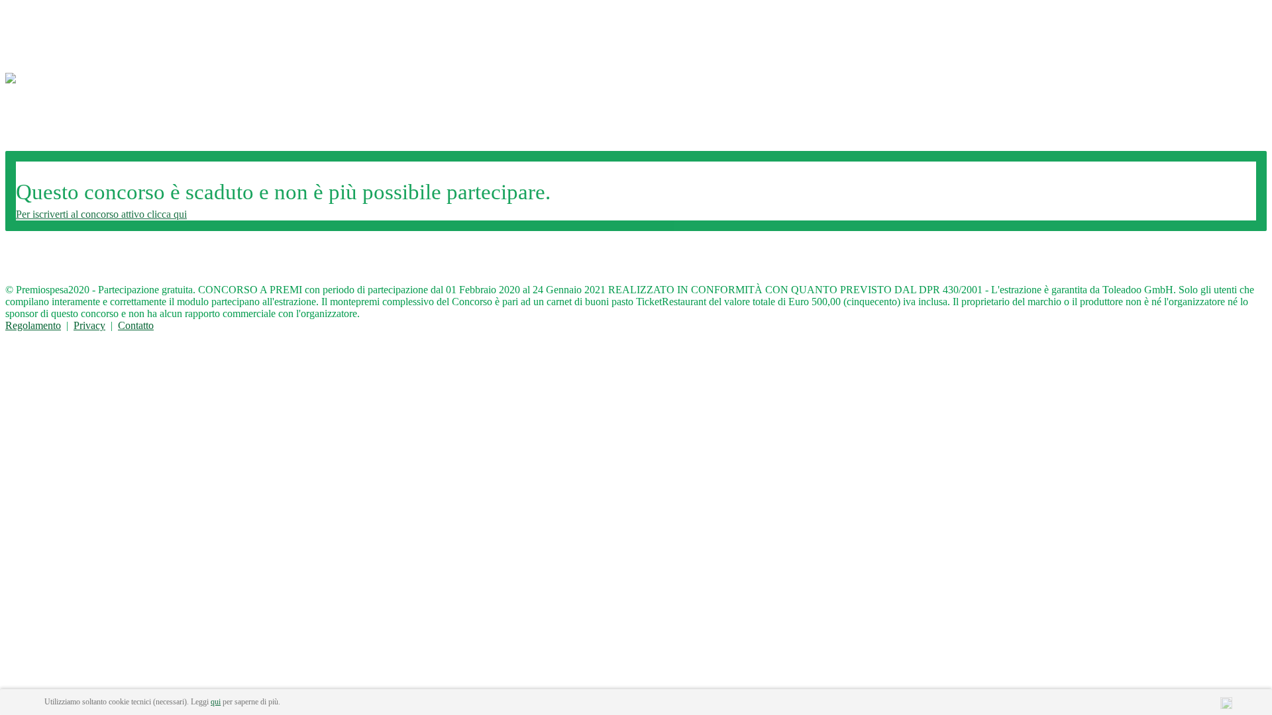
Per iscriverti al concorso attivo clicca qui (101, 214)
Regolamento (33, 325)
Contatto (136, 325)
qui (216, 701)
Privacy (89, 325)
